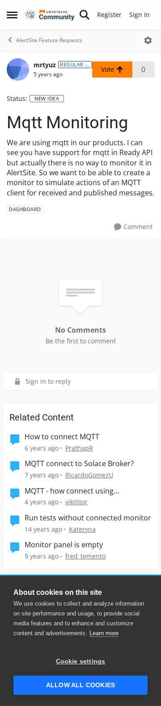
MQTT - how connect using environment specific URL (69, 491)
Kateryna (82, 529)
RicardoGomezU (89, 475)
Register (109, 14)
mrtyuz (45, 65)
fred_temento (85, 556)
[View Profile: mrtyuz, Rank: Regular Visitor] (18, 69)
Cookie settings (81, 661)
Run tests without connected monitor (88, 518)
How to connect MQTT (62, 437)
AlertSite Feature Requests (49, 40)
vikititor (76, 502)
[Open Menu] (148, 40)
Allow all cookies (80, 685)
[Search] (84, 14)
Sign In (139, 14)
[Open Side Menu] (12, 15)
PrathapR (79, 448)
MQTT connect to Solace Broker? (79, 463)
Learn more (104, 633)
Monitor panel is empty (64, 545)
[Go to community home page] (49, 15)
